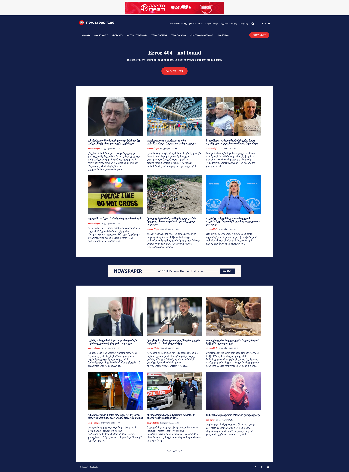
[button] (252, 23)
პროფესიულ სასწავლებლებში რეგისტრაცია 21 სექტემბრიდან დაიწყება (233, 342)
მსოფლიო (210, 420)
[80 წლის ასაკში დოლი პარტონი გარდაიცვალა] (233, 391)
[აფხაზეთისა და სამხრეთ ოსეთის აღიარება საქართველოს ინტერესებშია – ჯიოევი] (115, 316)
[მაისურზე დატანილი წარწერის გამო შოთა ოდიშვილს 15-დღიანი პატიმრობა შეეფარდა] (233, 116)
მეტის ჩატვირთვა (173, 451)
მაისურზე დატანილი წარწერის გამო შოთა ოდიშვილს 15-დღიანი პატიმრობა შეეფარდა (232, 142)
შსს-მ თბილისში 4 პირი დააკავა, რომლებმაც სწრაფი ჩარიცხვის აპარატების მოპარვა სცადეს (115, 416)
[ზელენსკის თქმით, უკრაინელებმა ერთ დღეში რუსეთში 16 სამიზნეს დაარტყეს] (174, 316)
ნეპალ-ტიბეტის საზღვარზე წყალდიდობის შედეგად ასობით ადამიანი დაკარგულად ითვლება (171, 221)
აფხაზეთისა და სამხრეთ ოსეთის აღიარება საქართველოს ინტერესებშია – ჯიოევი (112, 342)
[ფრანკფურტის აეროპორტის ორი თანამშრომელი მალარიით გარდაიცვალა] (174, 116)
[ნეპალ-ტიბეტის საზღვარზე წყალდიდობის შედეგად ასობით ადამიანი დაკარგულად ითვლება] (174, 194)
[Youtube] (269, 23)
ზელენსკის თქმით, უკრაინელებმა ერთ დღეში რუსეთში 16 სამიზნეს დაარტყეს (173, 342)
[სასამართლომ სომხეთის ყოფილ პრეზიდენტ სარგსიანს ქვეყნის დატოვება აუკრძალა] (115, 116)
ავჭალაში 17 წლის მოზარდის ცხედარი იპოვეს (114, 218)
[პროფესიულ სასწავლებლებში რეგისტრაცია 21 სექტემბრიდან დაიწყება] (233, 316)
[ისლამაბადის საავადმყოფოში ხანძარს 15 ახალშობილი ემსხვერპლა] (174, 391)
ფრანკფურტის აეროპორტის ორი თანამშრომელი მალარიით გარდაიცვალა (171, 142)
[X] (265, 23)
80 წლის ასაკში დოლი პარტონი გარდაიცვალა (233, 415)
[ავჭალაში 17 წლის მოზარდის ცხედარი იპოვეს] (115, 194)
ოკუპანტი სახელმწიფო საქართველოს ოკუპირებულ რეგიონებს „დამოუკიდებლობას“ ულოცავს (233, 221)
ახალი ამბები (94, 148)
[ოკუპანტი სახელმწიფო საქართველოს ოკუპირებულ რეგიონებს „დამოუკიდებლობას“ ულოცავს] (233, 194)
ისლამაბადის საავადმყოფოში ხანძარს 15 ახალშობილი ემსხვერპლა (171, 416)
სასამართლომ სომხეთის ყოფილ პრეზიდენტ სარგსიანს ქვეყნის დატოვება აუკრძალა (114, 142)
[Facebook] (262, 23)
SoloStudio (94, 467)
